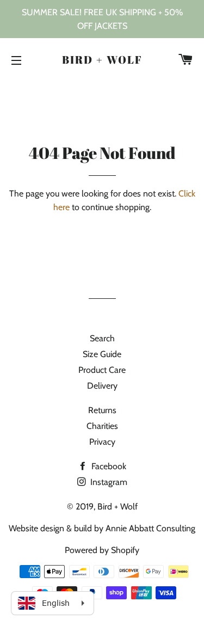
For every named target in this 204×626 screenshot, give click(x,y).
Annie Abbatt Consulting (150, 528)
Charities (102, 426)
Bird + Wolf (102, 59)
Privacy (102, 442)
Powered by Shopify (102, 550)
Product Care (102, 370)
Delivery (102, 385)
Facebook (107, 466)
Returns (102, 410)
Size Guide (102, 354)
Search (102, 338)
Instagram (107, 482)
